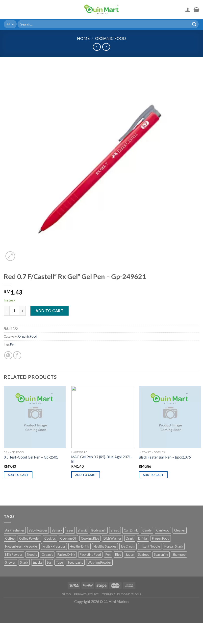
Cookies (50, 538)
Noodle (32, 554)
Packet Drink (66, 554)
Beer (70, 530)
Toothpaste (75, 562)
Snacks (37, 562)
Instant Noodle (150, 546)
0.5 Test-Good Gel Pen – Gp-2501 (31, 457)
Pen (12, 344)
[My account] (187, 9)
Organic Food (110, 38)
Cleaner (179, 530)
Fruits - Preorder (54, 546)
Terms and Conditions (121, 594)
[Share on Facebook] (17, 355)
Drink (130, 538)
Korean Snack (173, 546)
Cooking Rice (90, 538)
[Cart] (196, 9)
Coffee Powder (29, 538)
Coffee (10, 538)
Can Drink (131, 530)
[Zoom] (10, 256)
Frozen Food (160, 538)
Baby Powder (38, 530)
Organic (47, 554)
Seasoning (161, 554)
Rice (118, 554)
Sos (49, 562)
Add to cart (49, 310)
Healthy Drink (79, 546)
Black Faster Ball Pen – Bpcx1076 (165, 457)
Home (83, 38)
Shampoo (179, 554)
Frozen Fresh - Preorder (21, 546)
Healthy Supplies (105, 546)
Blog (66, 594)
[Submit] (194, 24)
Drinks (143, 538)
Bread (115, 530)
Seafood (144, 554)
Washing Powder (99, 562)
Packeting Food (90, 554)
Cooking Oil (68, 538)
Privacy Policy (86, 594)
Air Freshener (14, 530)
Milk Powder (14, 554)
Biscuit (82, 530)
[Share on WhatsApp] (8, 355)
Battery (57, 530)
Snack (24, 562)
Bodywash (98, 530)
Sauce (130, 554)
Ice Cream (128, 546)
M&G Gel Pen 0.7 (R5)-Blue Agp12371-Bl (101, 459)
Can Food (163, 530)
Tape (59, 562)
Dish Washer (112, 538)
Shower (10, 562)
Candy (147, 530)
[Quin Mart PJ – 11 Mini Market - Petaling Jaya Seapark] (101, 9)
